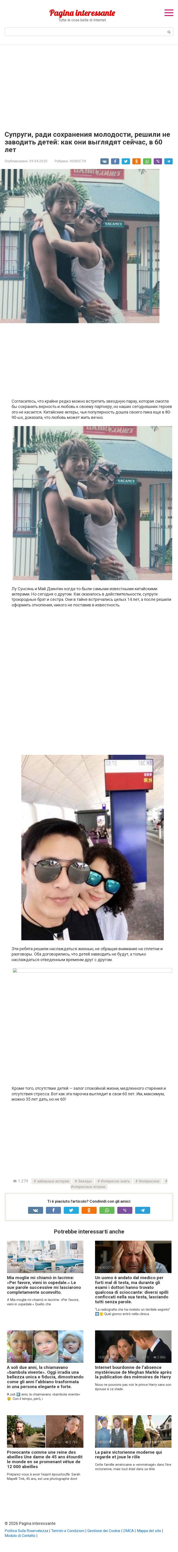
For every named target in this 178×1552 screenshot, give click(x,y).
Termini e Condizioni (67, 1531)
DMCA (128, 1531)
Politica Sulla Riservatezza (26, 1531)
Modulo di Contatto (20, 1535)
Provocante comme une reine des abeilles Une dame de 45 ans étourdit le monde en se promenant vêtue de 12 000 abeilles (45, 1459)
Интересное (149, 1181)
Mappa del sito (149, 1531)
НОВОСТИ (78, 161)
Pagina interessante (82, 12)
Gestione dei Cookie (103, 1531)
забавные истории (53, 1181)
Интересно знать (115, 1181)
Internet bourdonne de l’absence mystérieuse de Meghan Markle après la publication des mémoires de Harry (133, 1372)
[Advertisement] (89, 84)
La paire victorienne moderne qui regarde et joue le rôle (128, 1455)
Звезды (85, 1181)
